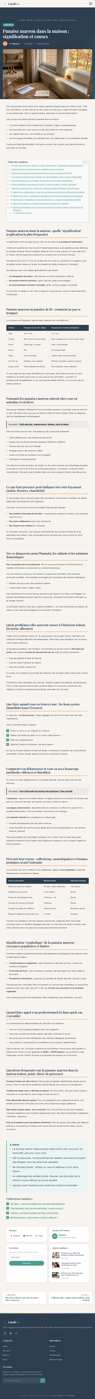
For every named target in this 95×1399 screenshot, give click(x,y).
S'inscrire (27, 1263)
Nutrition (6, 1355)
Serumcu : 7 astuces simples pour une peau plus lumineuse (37, 1204)
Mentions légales (55, 1359)
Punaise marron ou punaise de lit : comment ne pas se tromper (38, 169)
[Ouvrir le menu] (90, 3)
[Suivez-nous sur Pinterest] (10, 1333)
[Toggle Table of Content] (83, 162)
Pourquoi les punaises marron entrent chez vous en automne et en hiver (42, 173)
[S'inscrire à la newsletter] (42, 1380)
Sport (5, 1359)
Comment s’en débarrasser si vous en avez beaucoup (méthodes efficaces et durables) (48, 192)
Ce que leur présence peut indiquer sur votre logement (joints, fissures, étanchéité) (47, 177)
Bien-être (6, 1351)
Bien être (30, 20)
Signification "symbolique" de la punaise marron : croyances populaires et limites (47, 200)
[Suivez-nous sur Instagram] (5, 1333)
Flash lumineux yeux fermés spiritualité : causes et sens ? (37, 1208)
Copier (40, 1236)
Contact (52, 1351)
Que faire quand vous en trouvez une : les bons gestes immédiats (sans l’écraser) (46, 188)
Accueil (22, 20)
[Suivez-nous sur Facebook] (16, 1333)
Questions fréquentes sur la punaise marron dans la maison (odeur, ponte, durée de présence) (48, 208)
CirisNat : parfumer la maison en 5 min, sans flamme (34, 1213)
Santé (5, 1346)
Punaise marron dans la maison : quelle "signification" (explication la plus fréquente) (47, 165)
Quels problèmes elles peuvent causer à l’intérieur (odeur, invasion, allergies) (44, 185)
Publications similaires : (24, 213)
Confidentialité (55, 1355)
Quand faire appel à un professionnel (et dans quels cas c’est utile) (40, 204)
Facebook (16, 1236)
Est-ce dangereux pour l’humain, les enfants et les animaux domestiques (42, 181)
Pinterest (29, 1236)
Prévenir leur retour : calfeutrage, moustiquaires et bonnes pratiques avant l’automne (47, 196)
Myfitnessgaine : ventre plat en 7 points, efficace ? (34, 1217)
